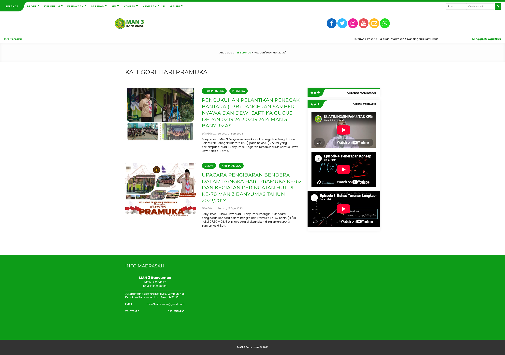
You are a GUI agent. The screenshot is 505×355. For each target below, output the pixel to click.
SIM (113, 6)
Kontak (129, 6)
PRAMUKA (238, 91)
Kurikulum (52, 6)
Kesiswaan (75, 6)
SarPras (97, 6)
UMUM (209, 166)
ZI (164, 6)
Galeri (175, 6)
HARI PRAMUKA (214, 91)
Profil (31, 6)
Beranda (12, 6)
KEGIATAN (149, 6)
